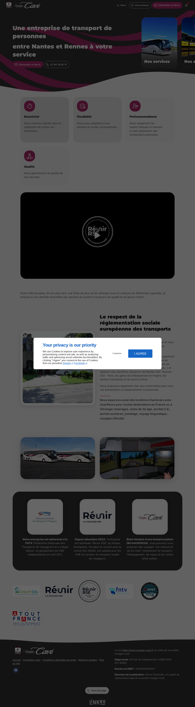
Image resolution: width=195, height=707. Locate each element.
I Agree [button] (140, 353)
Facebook (79, 363)
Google (67, 363)
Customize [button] (117, 353)
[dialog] (97, 353)
